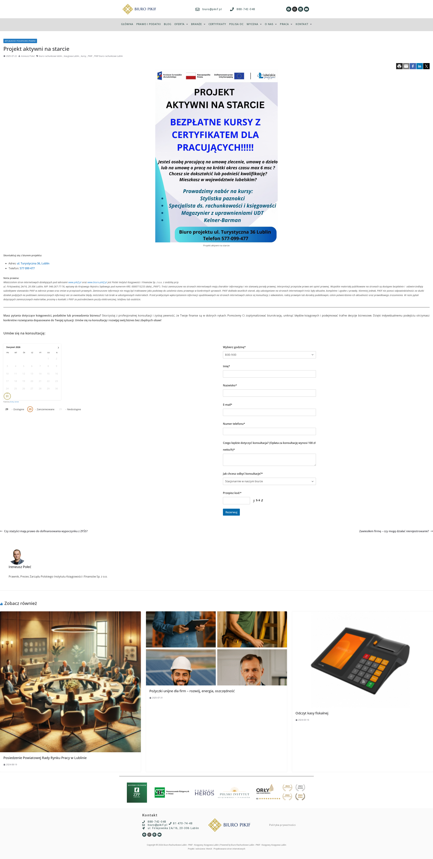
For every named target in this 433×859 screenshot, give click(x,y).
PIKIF (90, 56)
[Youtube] (306, 9)
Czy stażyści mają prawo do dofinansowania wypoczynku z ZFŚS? (46, 531)
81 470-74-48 (182, 823)
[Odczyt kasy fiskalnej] (362, 614)
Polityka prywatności (282, 825)
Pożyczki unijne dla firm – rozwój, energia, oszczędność (192, 691)
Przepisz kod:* (232, 493)
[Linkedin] (300, 9)
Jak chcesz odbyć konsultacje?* (243, 474)
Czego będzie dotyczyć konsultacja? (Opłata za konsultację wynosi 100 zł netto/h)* (269, 446)
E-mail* (227, 404)
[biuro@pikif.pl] (197, 9)
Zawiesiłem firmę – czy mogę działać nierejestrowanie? (394, 531)
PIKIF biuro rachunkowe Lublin (108, 56)
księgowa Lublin (71, 56)
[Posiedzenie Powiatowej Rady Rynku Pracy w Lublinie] (70, 614)
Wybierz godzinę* (234, 347)
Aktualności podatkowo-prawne (20, 41)
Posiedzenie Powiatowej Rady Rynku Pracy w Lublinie (45, 757)
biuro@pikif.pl (212, 9)
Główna (127, 24)
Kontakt (302, 24)
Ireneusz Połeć (28, 56)
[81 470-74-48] (170, 823)
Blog (167, 24)
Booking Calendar (14, 402)
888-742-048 (246, 9)
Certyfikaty (217, 24)
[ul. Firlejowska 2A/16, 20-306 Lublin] (143, 828)
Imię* (226, 366)
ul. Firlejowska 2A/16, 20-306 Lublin (173, 828)
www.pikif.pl (74, 282)
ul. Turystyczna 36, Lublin (33, 263)
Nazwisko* (230, 385)
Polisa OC (236, 24)
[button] (181, 24)
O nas (269, 24)
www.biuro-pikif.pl (97, 282)
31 (7, 396)
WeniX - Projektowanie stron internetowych (225, 849)
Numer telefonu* (234, 424)
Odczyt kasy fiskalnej (311, 713)
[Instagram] (294, 9)
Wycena (252, 24)
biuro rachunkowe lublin (50, 56)
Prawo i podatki (148, 24)
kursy (83, 56)
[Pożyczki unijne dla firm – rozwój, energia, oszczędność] (216, 614)
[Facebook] (288, 9)
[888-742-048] (232, 9)
